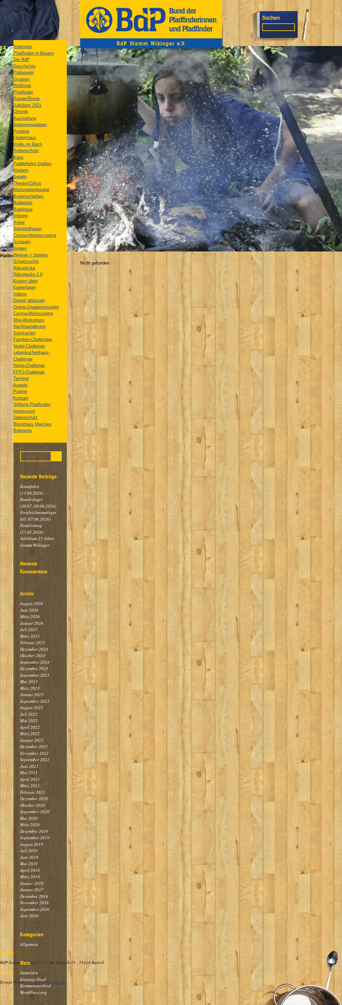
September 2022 (34, 701)
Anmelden (29, 973)
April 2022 (30, 727)
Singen (20, 248)
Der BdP (21, 59)
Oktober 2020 (32, 805)
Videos (20, 294)
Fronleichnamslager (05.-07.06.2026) (38, 515)
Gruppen (21, 79)
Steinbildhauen (27, 228)
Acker (19, 222)
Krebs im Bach (27, 144)
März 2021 (30, 786)
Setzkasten (24, 333)
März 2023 (30, 688)
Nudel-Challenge (29, 346)
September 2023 (34, 675)
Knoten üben (25, 281)
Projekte (21, 131)
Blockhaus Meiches (32, 424)
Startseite (22, 46)
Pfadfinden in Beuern (33, 53)
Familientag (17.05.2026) (31, 528)
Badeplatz (23, 202)
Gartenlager (24, 287)
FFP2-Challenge (28, 372)
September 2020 (34, 812)
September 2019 (34, 838)
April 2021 (30, 779)
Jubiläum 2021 (27, 105)
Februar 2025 (32, 642)
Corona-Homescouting (34, 235)
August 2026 (31, 603)
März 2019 (30, 877)
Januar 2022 (31, 740)
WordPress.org (33, 992)
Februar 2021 (32, 792)
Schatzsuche (26, 261)
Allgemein (29, 944)
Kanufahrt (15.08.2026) (31, 489)
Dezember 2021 (34, 746)
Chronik (20, 111)
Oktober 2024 (32, 655)
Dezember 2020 (34, 799)
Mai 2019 (29, 864)
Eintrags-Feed (33, 979)
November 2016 (34, 903)
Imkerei (20, 215)
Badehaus (23, 209)
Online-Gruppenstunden (36, 307)
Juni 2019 (29, 857)
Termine (21, 378)
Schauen (21, 241)
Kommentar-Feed (35, 986)
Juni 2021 (29, 766)
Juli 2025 (28, 629)
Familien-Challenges (32, 339)
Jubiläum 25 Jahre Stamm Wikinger (37, 541)
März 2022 (30, 733)
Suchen (271, 17)
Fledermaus (24, 137)
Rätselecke (24, 268)
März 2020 (30, 825)
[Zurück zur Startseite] (151, 19)
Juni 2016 (29, 916)
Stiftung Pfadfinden (31, 404)
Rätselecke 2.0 (27, 274)
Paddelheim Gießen (32, 163)
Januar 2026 (31, 623)
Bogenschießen (28, 196)
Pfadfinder (23, 92)
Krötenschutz (26, 150)
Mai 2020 (29, 818)
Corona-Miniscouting (33, 313)
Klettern (20, 170)
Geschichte (24, 66)
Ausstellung (24, 118)
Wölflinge (22, 85)
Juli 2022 (28, 714)
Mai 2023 (29, 681)
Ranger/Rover (26, 98)
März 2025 (30, 636)
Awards (20, 385)
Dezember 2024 (34, 649)
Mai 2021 (29, 773)
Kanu (18, 157)
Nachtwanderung (29, 326)
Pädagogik (23, 72)
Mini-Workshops (28, 320)
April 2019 (30, 870)
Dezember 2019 (34, 831)
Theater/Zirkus (27, 183)
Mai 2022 (29, 720)
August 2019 (31, 844)
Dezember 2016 (34, 896)
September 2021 (34, 760)
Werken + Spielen (30, 255)
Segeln (20, 176)
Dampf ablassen (29, 300)
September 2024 (34, 662)
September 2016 (34, 909)
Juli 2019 (28, 851)
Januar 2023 (31, 694)
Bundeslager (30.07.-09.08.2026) (38, 502)
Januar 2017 (31, 890)
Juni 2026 (29, 610)
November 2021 (34, 753)
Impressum (24, 411)
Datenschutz (25, 417)
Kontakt (20, 398)
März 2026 (30, 616)
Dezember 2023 (34, 668)
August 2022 (31, 707)
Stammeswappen (30, 124)
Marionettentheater (31, 189)
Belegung (22, 430)
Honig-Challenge (29, 365)
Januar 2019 (31, 883)
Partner (20, 391)
